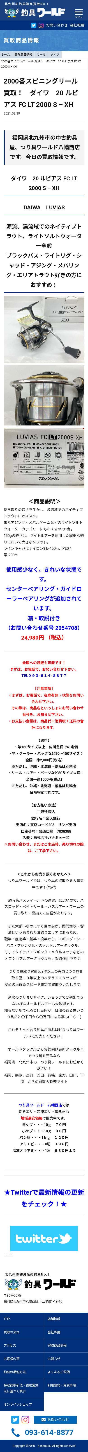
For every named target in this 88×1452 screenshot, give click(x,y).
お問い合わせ (57, 25)
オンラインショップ (18, 1405)
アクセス (10, 1346)
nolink (8, 1254)
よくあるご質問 (59, 1372)
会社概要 (77, 25)
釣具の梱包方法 (15, 1372)
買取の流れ (11, 1332)
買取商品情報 (23, 54)
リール (41, 54)
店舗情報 (54, 1319)
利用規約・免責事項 (62, 1385)
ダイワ (55, 54)
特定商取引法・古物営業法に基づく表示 (21, 1388)
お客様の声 (11, 1359)
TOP (7, 1319)
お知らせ (54, 1359)
